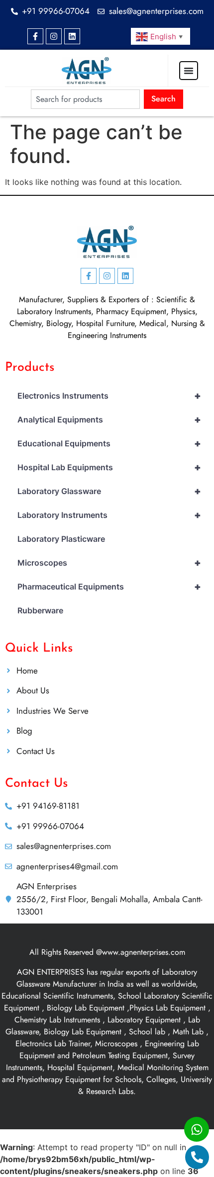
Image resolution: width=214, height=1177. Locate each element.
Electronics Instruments (109, 396)
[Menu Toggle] (188, 70)
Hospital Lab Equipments (109, 467)
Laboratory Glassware (109, 491)
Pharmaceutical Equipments (109, 586)
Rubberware (40, 610)
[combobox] (85, 99)
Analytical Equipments (109, 419)
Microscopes (109, 563)
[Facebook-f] (35, 36)
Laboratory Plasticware (61, 539)
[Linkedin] (72, 36)
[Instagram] (54, 36)
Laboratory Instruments (109, 515)
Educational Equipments (109, 443)
